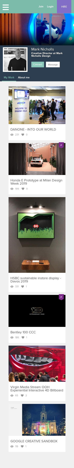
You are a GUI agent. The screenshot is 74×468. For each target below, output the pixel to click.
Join (41, 6)
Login (50, 6)
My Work (9, 77)
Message (53, 64)
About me (24, 77)
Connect (37, 64)
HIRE (64, 6)
